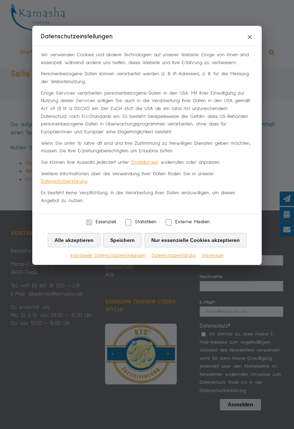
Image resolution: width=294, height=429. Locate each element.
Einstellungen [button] (144, 162)
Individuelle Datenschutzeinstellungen (108, 255)
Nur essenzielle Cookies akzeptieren (195, 240)
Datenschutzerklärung (64, 181)
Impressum (213, 255)
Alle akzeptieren (74, 240)
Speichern (122, 240)
